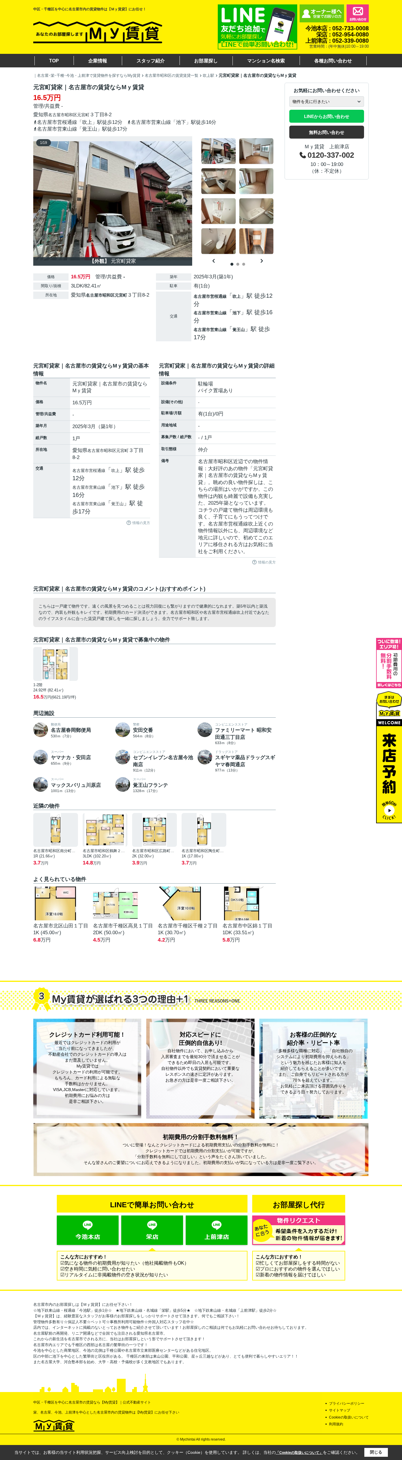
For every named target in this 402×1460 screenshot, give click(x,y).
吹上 (236, 296)
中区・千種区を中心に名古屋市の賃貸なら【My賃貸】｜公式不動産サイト (92, 1402)
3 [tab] (243, 264)
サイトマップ (339, 1410)
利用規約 (336, 1424)
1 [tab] (231, 264)
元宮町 (83, 114)
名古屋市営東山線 (210, 312)
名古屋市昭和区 (62, 114)
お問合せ (357, 13)
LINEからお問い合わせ (326, 116)
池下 (236, 312)
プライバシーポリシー (346, 1403)
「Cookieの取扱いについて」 (299, 1453)
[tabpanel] (238, 196)
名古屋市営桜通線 (210, 296)
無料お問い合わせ (326, 132)
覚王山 (238, 329)
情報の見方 (141, 523)
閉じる (376, 1452)
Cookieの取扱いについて (349, 1417)
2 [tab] (237, 264)
